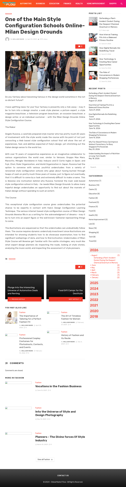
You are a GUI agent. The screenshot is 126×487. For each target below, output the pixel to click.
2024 (94, 289)
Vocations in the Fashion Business (58, 386)
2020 (94, 311)
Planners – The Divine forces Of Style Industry (60, 438)
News (91, 228)
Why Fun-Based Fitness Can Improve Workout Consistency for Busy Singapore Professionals (103, 144)
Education (54, 4)
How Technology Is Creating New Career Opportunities (108, 62)
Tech (91, 237)
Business (40, 4)
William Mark (18, 39)
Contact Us (63, 476)
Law (90, 224)
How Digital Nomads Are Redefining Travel (109, 49)
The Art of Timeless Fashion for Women (71, 317)
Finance (67, 4)
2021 (94, 305)
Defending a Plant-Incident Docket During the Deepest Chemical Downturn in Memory (109, 22)
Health (79, 4)
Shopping (113, 4)
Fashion (8, 13)
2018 (94, 316)
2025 (94, 283)
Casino (91, 189)
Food (91, 211)
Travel (91, 241)
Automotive (26, 4)
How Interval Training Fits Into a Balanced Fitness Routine (108, 37)
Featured (92, 202)
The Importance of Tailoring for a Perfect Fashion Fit (30, 319)
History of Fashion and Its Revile (72, 336)
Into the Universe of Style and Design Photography (55, 413)
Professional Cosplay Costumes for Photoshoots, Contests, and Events (31, 343)
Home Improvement (96, 4)
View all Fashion (44, 459)
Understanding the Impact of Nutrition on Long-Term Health (104, 155)
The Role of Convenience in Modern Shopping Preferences (109, 75)
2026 (94, 250)
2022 (94, 300)
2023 (94, 294)
